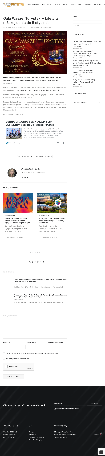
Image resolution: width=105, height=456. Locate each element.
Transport (57, 4)
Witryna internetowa (55, 343)
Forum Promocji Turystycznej (65, 435)
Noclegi (65, 4)
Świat (80, 4)
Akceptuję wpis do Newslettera (67, 409)
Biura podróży (46, 4)
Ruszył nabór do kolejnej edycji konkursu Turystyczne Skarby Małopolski (18, 221)
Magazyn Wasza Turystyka (63, 432)
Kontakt (31, 432)
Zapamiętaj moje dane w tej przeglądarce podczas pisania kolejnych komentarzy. (32, 353)
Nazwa (6, 343)
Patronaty (32, 435)
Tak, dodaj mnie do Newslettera (17, 359)
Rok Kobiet (97, 4)
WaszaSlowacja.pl (60, 437)
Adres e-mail (30, 343)
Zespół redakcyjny (35, 440)
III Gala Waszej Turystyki (44, 156)
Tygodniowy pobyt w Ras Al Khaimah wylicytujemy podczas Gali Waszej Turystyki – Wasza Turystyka (38, 296)
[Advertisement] (87, 123)
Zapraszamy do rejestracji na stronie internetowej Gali (39, 90)
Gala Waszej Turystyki (25, 156)
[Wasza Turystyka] (13, 4)
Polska (73, 4)
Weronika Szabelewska (42, 27)
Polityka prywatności (36, 437)
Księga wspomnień (33, 4)
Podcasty (88, 4)
